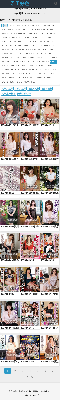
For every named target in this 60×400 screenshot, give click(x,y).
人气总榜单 (7, 88)
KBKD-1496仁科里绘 (30, 226)
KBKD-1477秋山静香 (50, 294)
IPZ (18, 25)
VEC (18, 65)
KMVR (5, 45)
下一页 (29, 376)
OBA (51, 49)
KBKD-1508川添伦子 (30, 192)
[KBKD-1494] (30, 246)
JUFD (31, 25)
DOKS (5, 81)
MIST (5, 77)
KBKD (53, 61)
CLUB (28, 41)
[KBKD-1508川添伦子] (30, 178)
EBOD (21, 33)
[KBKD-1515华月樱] (10, 144)
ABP (4, 29)
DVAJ (44, 49)
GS (31, 29)
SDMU (39, 25)
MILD (33, 77)
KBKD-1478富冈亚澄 (30, 294)
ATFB (31, 61)
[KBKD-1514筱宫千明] (50, 144)
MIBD (5, 57)
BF (11, 45)
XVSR (20, 53)
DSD (53, 69)
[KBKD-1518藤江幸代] (30, 111)
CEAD (23, 61)
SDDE (18, 45)
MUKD (5, 61)
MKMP (33, 65)
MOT (12, 57)
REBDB (41, 77)
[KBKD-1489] (10, 279)
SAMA (50, 41)
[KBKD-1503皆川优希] (10, 212)
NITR (37, 49)
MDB (42, 41)
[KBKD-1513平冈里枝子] (30, 144)
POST (21, 73)
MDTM (5, 49)
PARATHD (44, 45)
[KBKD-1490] (50, 246)
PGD (25, 29)
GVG (19, 29)
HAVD (12, 77)
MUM (13, 53)
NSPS (5, 53)
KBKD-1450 (27, 361)
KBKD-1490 (47, 260)
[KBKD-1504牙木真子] (50, 178)
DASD (29, 49)
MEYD (34, 45)
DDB (12, 65)
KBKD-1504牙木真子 (50, 192)
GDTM (37, 73)
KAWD (38, 29)
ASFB (13, 69)
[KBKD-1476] (30, 313)
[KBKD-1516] (50, 111)
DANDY (6, 37)
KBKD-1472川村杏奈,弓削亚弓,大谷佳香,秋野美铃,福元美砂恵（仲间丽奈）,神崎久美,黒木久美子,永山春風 (50, 327)
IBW (24, 57)
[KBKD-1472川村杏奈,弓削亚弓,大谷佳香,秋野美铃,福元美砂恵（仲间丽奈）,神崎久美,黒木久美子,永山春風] (50, 313)
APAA (5, 65)
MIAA (27, 81)
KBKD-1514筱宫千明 (50, 159)
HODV (45, 33)
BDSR (29, 73)
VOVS (39, 57)
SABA (22, 49)
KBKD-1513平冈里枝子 (30, 159)
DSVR (46, 69)
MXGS (5, 33)
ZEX (19, 77)
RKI (18, 57)
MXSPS (14, 61)
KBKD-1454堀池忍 (50, 361)
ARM (21, 37)
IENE (46, 29)
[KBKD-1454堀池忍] (50, 347)
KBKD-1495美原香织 (50, 226)
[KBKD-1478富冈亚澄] (30, 279)
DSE (38, 61)
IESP (12, 81)
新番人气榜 (33, 88)
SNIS (12, 25)
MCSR (5, 73)
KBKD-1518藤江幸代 (30, 125)
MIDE (29, 33)
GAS (25, 77)
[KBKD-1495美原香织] (50, 212)
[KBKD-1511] (10, 178)
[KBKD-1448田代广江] (10, 347)
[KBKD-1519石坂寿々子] (10, 111)
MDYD (41, 37)
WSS (49, 77)
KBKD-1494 (27, 260)
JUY (49, 37)
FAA (52, 73)
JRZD (54, 45)
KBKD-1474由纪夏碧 (10, 327)
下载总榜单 (20, 88)
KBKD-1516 (47, 125)
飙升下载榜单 (24, 93)
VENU (5, 41)
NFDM (5, 69)
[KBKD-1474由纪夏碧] (10, 313)
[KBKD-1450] (30, 347)
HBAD (42, 65)
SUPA (36, 53)
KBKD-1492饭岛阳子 (10, 260)
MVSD (45, 61)
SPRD (37, 33)
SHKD (28, 37)
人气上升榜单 (9, 93)
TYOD (47, 57)
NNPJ (31, 57)
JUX (24, 25)
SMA (38, 69)
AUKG (50, 65)
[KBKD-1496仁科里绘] (30, 212)
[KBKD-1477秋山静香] (50, 279)
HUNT (53, 33)
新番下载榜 (46, 88)
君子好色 (20, 3)
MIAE (31, 69)
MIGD (53, 29)
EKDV (44, 53)
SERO (55, 57)
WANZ (11, 29)
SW (35, 37)
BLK (51, 53)
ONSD (28, 53)
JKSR (13, 73)
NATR (25, 65)
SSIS (19, 81)
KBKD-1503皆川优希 (10, 226)
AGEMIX (22, 69)
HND (14, 37)
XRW (20, 41)
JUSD (26, 45)
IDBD (35, 41)
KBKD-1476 (27, 327)
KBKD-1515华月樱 (10, 159)
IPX (33, 81)
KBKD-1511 (7, 192)
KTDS (13, 41)
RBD (54, 25)
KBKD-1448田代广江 (10, 361)
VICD (45, 73)
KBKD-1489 (7, 294)
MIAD (47, 25)
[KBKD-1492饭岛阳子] (10, 246)
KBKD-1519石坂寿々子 (10, 125)
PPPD (13, 33)
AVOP (14, 49)
